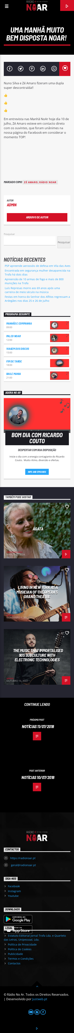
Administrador (14, 552)
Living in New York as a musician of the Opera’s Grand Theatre (37, 592)
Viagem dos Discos (17, 348)
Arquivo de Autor (37, 217)
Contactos (14, 963)
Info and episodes (37, 471)
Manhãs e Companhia (19, 323)
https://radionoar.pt (22, 858)
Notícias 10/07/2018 (37, 777)
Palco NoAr (13, 336)
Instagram (14, 891)
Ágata (38, 528)
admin (12, 204)
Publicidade (15, 954)
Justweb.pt (39, 999)
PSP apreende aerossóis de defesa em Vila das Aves (37, 266)
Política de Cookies (19, 949)
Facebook (14, 886)
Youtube (13, 896)
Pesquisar (9, 234)
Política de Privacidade (22, 944)
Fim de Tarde (14, 361)
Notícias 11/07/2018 (38, 726)
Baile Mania (13, 373)
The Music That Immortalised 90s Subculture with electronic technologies (38, 655)
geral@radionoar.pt (23, 865)
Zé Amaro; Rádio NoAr (40, 182)
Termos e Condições (21, 958)
